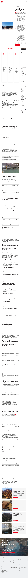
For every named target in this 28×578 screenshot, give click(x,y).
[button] (23, 49)
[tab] (10, 48)
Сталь (16, 414)
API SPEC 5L (22, 72)
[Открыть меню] (26, 1)
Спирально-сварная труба (18, 6)
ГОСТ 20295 (21, 501)
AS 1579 (21, 513)
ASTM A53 (22, 96)
